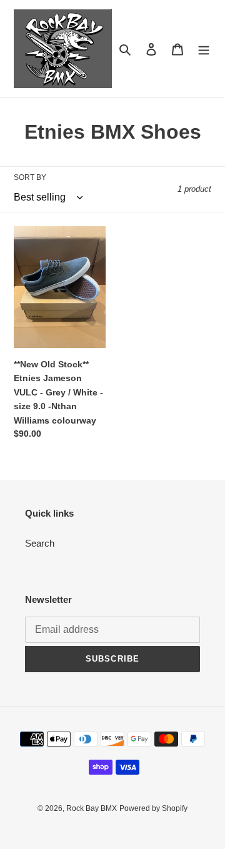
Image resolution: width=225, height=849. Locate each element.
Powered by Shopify (153, 808)
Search (39, 543)
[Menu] (204, 49)
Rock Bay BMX (91, 808)
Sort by (30, 177)
